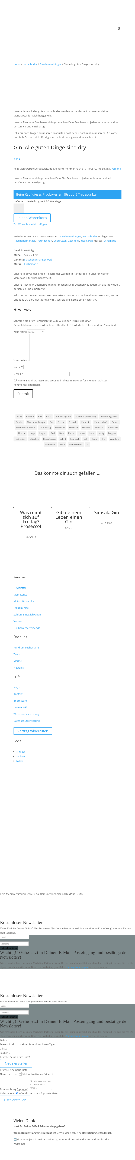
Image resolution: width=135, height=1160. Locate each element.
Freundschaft (44, 240)
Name (18, 367)
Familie (19, 422)
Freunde (73, 422)
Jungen (42, 433)
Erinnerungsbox (63, 416)
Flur (51, 422)
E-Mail (18, 373)
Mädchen (34, 438)
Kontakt (18, 694)
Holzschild (113, 427)
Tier (104, 438)
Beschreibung (14, 1089)
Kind (52, 433)
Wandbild (114, 438)
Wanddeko (50, 444)
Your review (22, 360)
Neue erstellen (16, 1063)
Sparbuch (74, 438)
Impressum (20, 700)
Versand (116, 168)
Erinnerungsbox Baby (85, 416)
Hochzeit (73, 427)
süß (85, 438)
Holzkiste (99, 427)
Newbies (19, 667)
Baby (19, 416)
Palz (90, 240)
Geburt (115, 422)
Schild (63, 438)
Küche (71, 433)
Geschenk (73, 240)
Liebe (91, 433)
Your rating (20, 331)
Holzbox (86, 427)
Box (40, 416)
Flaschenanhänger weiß (38, 259)
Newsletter (20, 588)
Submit (23, 393)
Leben (82, 433)
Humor (21, 433)
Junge (32, 433)
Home (17, 64)
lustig (84, 240)
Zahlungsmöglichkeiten (27, 614)
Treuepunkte (21, 607)
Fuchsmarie (109, 240)
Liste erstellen (15, 1100)
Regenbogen (49, 438)
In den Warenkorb (32, 217)
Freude (61, 422)
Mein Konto (20, 594)
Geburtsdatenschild (25, 427)
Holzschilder (30, 64)
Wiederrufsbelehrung (26, 714)
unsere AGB (20, 707)
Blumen (30, 416)
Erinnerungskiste (109, 416)
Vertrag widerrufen (32, 731)
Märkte (18, 661)
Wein (62, 444)
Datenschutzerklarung (27, 720)
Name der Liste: (10, 1074)
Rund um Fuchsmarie (26, 647)
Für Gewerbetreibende (27, 628)
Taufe (94, 438)
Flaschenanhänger (50, 64)
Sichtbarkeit (7, 1093)
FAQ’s (17, 687)
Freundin (85, 422)
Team (17, 654)
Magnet (112, 433)
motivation (20, 438)
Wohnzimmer (75, 444)
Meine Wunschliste (25, 601)
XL (88, 444)
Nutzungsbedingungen (77, 967)
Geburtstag (60, 240)
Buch (48, 416)
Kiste (61, 433)
